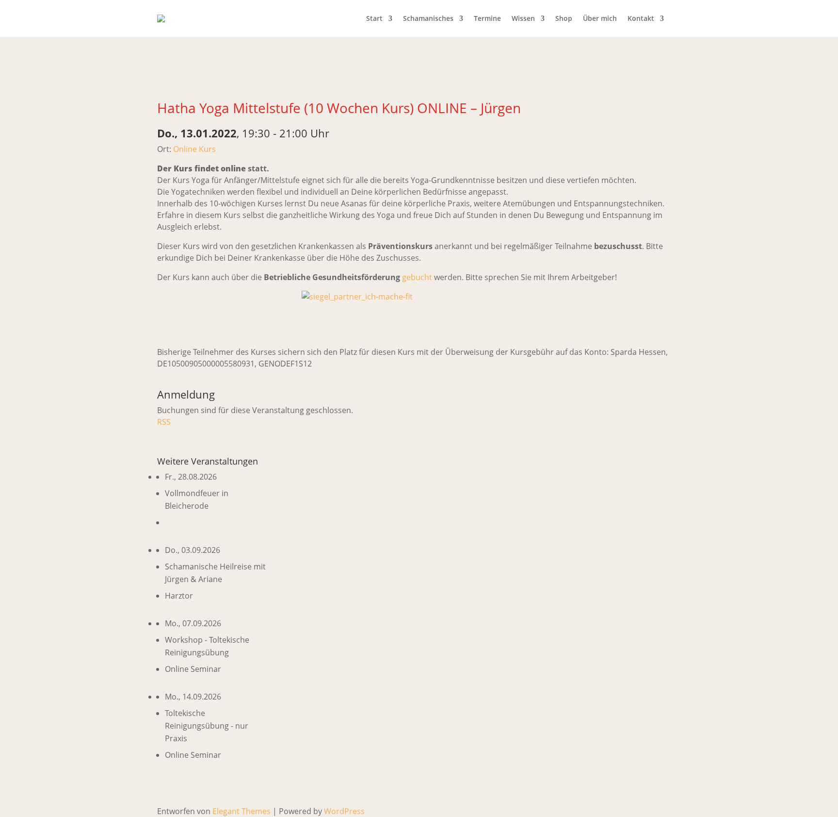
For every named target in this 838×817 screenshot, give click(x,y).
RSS (164, 422)
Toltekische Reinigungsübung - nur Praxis (206, 726)
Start (374, 18)
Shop (563, 18)
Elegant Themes (241, 811)
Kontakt (641, 18)
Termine (487, 18)
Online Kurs (194, 149)
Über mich (600, 18)
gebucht (418, 277)
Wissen (523, 18)
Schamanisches (428, 18)
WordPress (344, 811)
